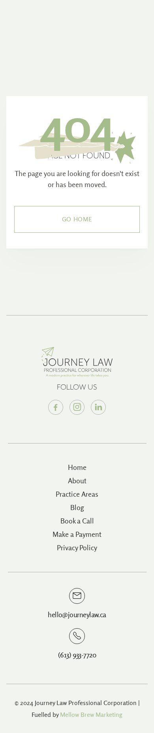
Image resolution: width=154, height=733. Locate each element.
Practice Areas (77, 494)
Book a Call (77, 520)
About (77, 480)
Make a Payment (77, 534)
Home (77, 467)
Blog (77, 507)
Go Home (77, 219)
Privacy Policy (77, 547)
